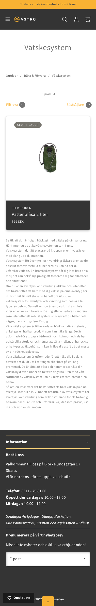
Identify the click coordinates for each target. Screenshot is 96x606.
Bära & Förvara (35, 75)
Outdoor (12, 75)
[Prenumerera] (84, 559)
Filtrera (12, 104)
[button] (8, 19)
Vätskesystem (61, 75)
